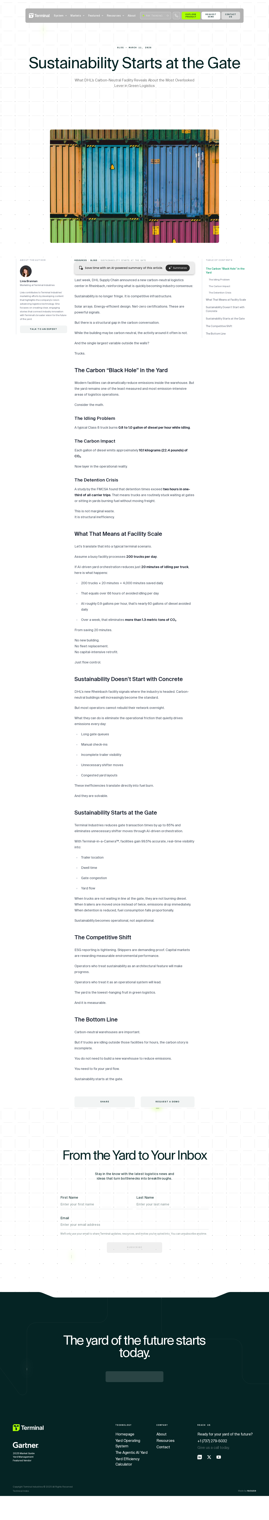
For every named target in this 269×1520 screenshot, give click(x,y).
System (58, 15)
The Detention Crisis (220, 292)
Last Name (145, 1198)
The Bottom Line (216, 333)
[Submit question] (167, 16)
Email (64, 1218)
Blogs (93, 260)
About (132, 15)
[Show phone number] (176, 15)
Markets (75, 15)
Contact (163, 1447)
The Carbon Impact (219, 286)
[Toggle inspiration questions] (72, 1507)
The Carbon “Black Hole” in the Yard (225, 270)
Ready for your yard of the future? (225, 1434)
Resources (114, 15)
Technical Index (21, 1491)
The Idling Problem (219, 279)
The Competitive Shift (219, 326)
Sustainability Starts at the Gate (225, 318)
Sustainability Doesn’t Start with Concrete (225, 309)
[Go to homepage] (39, 15)
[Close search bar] (195, 1507)
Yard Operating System (127, 1443)
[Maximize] (186, 1507)
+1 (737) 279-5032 (212, 1441)
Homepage (124, 1434)
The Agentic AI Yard (131, 1452)
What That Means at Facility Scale (226, 299)
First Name (69, 1198)
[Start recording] (177, 1507)
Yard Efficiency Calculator (127, 1461)
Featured (94, 15)
